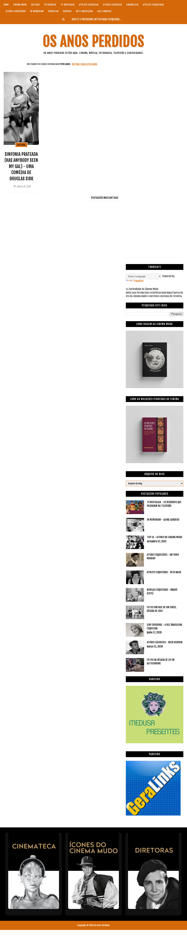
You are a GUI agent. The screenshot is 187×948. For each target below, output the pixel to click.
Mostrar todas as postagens (84, 64)
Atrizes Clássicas (89, 4)
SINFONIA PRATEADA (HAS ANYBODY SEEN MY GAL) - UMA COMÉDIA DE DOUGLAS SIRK (21, 166)
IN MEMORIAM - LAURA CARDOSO (163, 519)
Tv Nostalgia (68, 4)
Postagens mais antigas (104, 197)
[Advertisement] (154, 85)
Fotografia (50, 4)
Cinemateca (132, 4)
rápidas (67, 11)
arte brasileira (84, 11)
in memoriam (37, 11)
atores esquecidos (16, 11)
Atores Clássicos (112, 4)
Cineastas (53, 11)
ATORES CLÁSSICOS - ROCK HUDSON (164, 642)
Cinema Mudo (20, 4)
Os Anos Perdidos (93, 41)
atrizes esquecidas (153, 4)
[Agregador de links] (153, 814)
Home (6, 4)
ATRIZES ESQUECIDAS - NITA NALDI (164, 572)
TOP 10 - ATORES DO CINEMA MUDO (164, 537)
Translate (138, 280)
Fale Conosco (104, 11)
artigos (35, 4)
